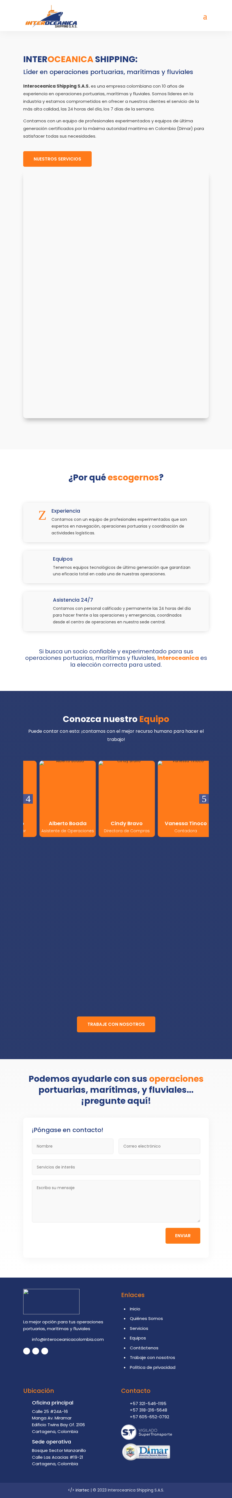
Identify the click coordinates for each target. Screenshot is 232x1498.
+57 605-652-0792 (149, 1417)
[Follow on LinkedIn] (35, 1351)
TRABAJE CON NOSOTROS (116, 1024)
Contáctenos (144, 1348)
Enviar (183, 1236)
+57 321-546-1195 (148, 1403)
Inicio (135, 1309)
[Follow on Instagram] (44, 1351)
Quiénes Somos (146, 1318)
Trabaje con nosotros (152, 1357)
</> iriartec (78, 1490)
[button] (28, 799)
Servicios (139, 1328)
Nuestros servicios (57, 159)
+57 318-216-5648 (148, 1410)
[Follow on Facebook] (26, 1351)
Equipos (138, 1338)
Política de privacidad (152, 1367)
